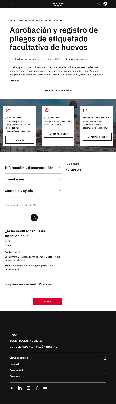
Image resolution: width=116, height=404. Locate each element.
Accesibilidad (16, 369)
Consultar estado (97, 136)
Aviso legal (15, 375)
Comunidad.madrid (19, 357)
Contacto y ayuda (19, 191)
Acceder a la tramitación (58, 90)
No (9, 245)
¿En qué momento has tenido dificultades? (28, 284)
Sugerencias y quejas (26, 340)
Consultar (20, 139)
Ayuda (14, 334)
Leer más (14, 80)
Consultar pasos (59, 133)
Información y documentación (29, 168)
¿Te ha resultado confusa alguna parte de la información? (29, 267)
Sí (9, 240)
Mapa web (14, 363)
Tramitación (14, 179)
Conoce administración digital (33, 346)
